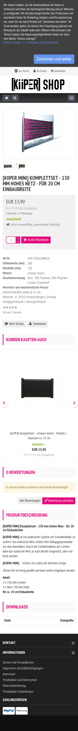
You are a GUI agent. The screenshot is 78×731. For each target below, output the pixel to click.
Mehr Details (16, 324)
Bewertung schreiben (60, 501)
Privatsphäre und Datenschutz (42, 42)
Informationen (14, 653)
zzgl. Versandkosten (28, 208)
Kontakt (9, 643)
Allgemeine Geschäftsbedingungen (23, 668)
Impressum (9, 674)
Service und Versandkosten (18, 662)
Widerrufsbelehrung (14, 686)
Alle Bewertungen (30, 501)
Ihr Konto (42, 71)
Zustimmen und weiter (54, 59)
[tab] (39, 644)
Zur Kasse (24, 71)
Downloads (39, 324)
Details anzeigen (12, 42)
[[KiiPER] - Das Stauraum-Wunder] (39, 84)
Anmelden (60, 71)
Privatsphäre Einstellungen (18, 692)
